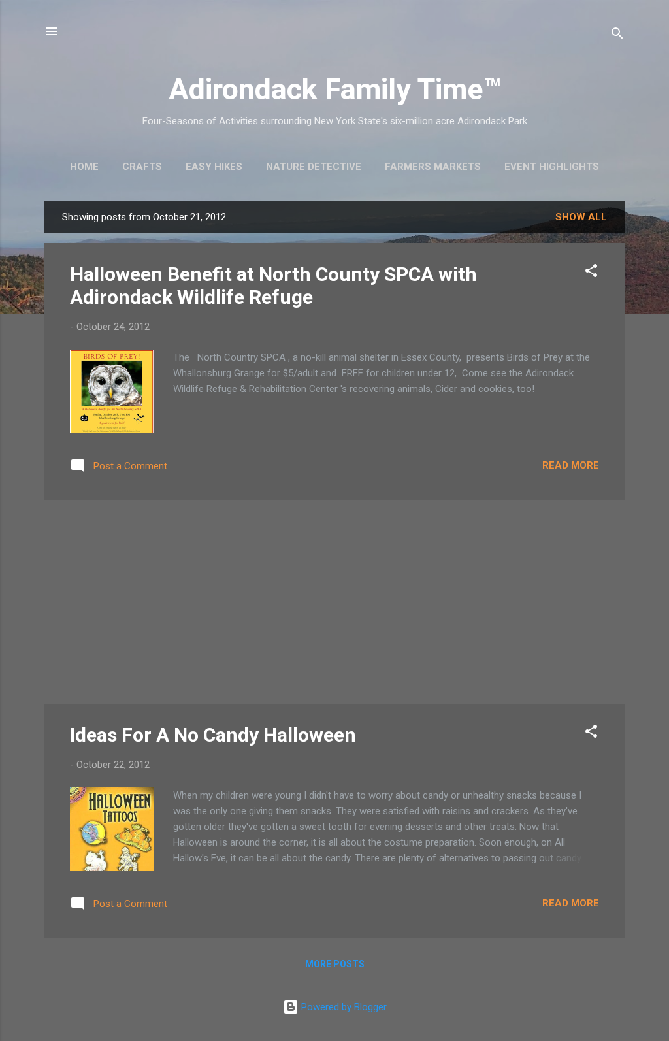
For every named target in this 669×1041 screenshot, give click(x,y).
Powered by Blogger (343, 1007)
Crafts (142, 167)
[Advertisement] (334, 601)
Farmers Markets (433, 167)
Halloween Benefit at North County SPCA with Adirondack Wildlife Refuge (273, 285)
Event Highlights (551, 167)
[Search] (617, 36)
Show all (581, 217)
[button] (591, 273)
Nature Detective (313, 167)
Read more (570, 465)
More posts (335, 964)
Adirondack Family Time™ (335, 89)
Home (84, 167)
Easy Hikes (214, 167)
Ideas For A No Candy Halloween (213, 734)
